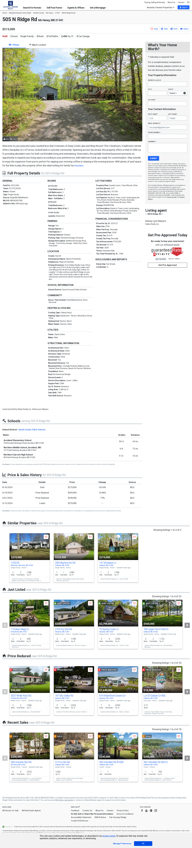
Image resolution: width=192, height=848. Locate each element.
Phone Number (154, 132)
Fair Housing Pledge (117, 817)
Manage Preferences (122, 843)
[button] (183, 7)
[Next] (187, 625)
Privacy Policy (123, 810)
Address (154, 80)
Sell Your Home (54, 7)
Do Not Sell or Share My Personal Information (92, 814)
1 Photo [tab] (15, 45)
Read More (79, 166)
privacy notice (109, 836)
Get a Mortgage (98, 7)
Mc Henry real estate (64, 800)
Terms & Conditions (124, 814)
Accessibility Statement (81, 817)
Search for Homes (32, 7)
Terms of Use (171, 197)
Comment (152, 141)
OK (143, 844)
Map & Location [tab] (38, 45)
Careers (181, 2)
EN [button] (188, 2)
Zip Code (152, 100)
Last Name (172, 114)
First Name (153, 114)
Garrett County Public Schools (31, 429)
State (171, 89)
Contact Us (87, 810)
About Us (171, 2)
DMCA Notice (100, 817)
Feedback (75, 811)
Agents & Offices (76, 7)
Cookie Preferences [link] (79, 821)
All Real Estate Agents (31, 810)
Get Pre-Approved (167, 265)
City (150, 89)
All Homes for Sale (10, 810)
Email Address (154, 123)
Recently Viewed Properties (160, 7)
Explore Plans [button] (131, 827)
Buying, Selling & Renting (155, 2)
